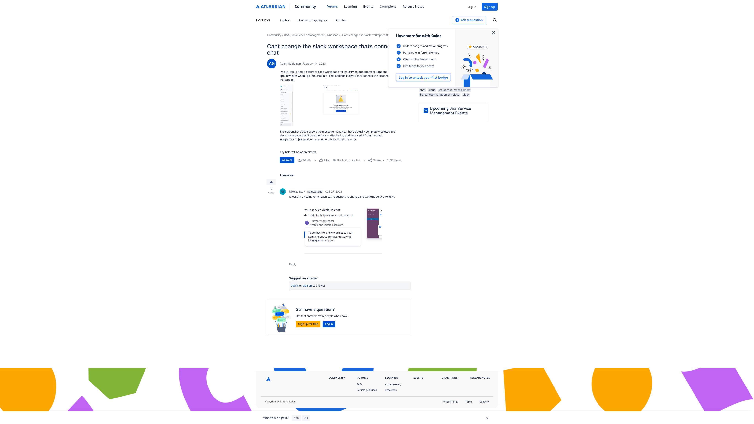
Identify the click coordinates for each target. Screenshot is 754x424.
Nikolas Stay (297, 191)
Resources (391, 389)
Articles (340, 20)
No (306, 417)
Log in (471, 7)
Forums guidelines (367, 389)
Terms (468, 401)
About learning (393, 384)
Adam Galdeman (290, 63)
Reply (292, 264)
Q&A (284, 20)
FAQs (359, 384)
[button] (338, 105)
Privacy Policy (450, 401)
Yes (296, 417)
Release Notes (413, 6)
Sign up (489, 7)
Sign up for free (308, 324)
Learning (350, 6)
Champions (388, 6)
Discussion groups (312, 20)
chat (422, 89)
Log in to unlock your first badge (423, 77)
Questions (333, 35)
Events (368, 6)
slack (466, 94)
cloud (432, 89)
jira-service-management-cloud (440, 94)
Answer (287, 160)
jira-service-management (454, 89)
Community (305, 6)
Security (484, 401)
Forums (332, 6)
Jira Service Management (308, 35)
